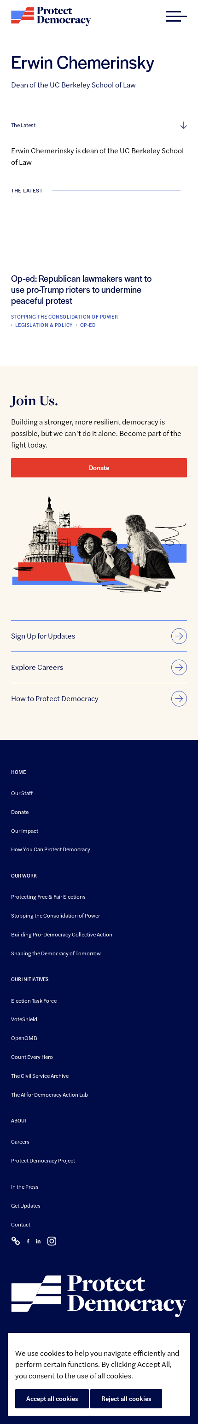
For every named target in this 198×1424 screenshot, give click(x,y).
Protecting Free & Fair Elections (48, 896)
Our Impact (24, 830)
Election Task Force (34, 1000)
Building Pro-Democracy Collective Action (61, 934)
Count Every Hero (32, 1056)
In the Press (25, 1186)
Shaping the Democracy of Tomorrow (56, 952)
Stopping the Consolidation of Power (55, 915)
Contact (20, 1224)
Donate (99, 467)
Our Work (24, 875)
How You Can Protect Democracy (50, 849)
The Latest (23, 125)
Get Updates (26, 1205)
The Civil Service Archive (40, 1075)
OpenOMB (24, 1038)
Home (18, 771)
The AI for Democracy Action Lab (49, 1094)
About (19, 1120)
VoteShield (24, 1019)
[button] (176, 16)
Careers (20, 1141)
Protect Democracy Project (43, 1160)
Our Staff (22, 793)
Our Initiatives (29, 979)
